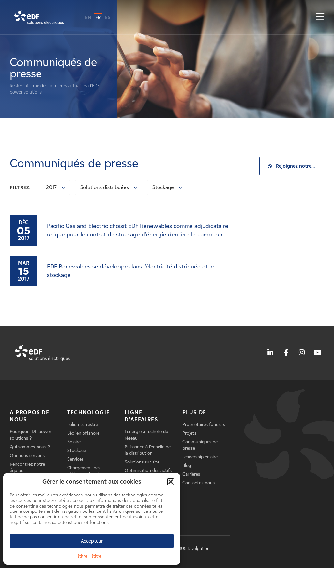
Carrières (191, 474)
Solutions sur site (142, 462)
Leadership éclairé (200, 457)
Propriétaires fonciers (203, 424)
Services (75, 459)
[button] (170, 482)
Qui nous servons (27, 455)
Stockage (163, 187)
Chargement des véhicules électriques (88, 471)
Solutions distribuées (104, 187)
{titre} (83, 556)
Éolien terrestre (82, 424)
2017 (51, 187)
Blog (186, 465)
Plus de (194, 412)
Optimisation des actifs (148, 470)
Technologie (88, 412)
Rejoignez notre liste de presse (300, 166)
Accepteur (92, 541)
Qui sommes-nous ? (30, 447)
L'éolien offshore (83, 433)
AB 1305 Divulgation (190, 548)
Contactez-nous (198, 483)
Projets (189, 433)
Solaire (74, 442)
